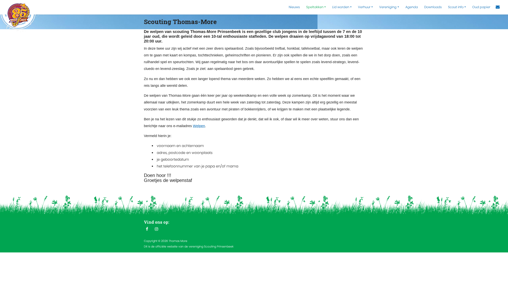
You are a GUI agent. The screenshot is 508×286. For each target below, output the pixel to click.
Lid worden (340, 7)
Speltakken (314, 7)
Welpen (199, 126)
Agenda (411, 7)
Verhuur (364, 7)
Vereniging (387, 7)
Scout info (456, 7)
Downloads (433, 7)
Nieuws (294, 7)
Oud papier (481, 7)
